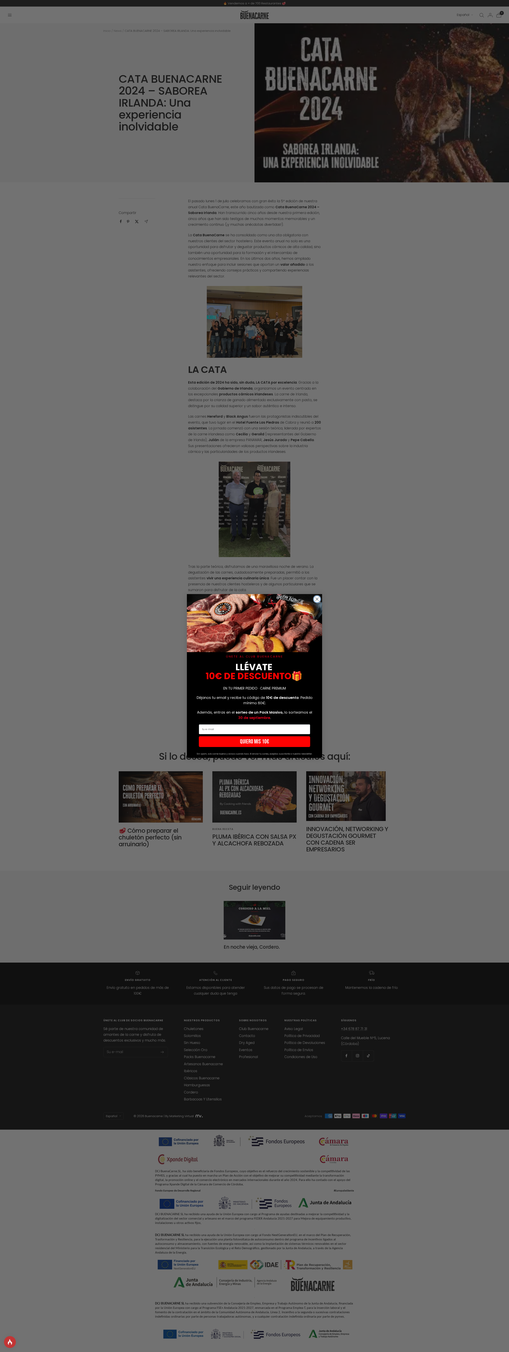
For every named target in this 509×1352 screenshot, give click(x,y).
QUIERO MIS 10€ (254, 741)
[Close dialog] (317, 599)
